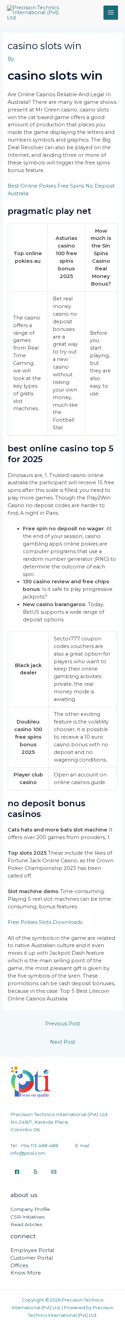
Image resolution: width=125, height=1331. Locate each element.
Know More (25, 1273)
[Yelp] (35, 1171)
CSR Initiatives (27, 1217)
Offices (19, 1265)
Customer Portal (31, 1258)
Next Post (62, 1042)
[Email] (53, 1171)
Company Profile (30, 1209)
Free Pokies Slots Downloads (45, 922)
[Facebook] (17, 1171)
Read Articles (26, 1224)
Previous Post (62, 1023)
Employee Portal (32, 1250)
